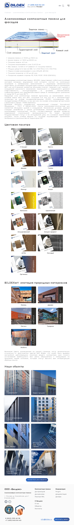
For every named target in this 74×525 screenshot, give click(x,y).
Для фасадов (40, 491)
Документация (61, 494)
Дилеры (58, 497)
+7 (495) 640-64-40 (35, 5)
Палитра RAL (39, 497)
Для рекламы (39, 494)
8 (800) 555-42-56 (12, 518)
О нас (37, 503)
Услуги (58, 491)
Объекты (38, 506)
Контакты (38, 508)
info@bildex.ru (46, 519)
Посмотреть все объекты (37, 479)
